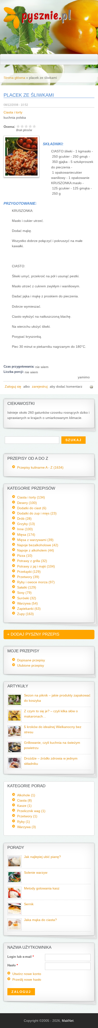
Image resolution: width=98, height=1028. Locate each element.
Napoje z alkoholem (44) (35, 550)
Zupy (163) (25, 614)
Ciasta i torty (13, 112)
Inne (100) (25, 529)
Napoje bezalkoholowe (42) (37, 545)
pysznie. (46, 15)
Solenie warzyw (35, 872)
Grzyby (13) (26, 524)
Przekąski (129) (29, 571)
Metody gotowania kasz (41, 888)
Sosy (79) (24, 592)
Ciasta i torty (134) (31, 497)
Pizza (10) (24, 555)
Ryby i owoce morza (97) (36, 582)
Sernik (29, 904)
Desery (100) (27, 503)
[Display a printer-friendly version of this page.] (91, 386)
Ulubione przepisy (30, 665)
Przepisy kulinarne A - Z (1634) (40, 467)
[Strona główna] (12, 27)
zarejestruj (40, 386)
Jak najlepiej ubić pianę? (42, 857)
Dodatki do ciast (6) (31, 508)
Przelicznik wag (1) (31, 811)
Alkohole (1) (26, 795)
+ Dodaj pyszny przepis (33, 634)
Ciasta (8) (24, 800)
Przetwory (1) (27, 816)
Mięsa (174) (26, 534)
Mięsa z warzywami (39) (35, 540)
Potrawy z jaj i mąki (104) (36, 566)
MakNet (68, 1021)
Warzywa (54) (27, 603)
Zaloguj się (13, 386)
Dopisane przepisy (31, 660)
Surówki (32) (26, 598)
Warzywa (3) (26, 827)
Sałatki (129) (26, 587)
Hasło (12, 965)
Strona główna (14, 78)
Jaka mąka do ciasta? (40, 920)
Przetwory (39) (28, 577)
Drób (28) (24, 518)
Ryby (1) (23, 822)
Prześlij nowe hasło (26, 979)
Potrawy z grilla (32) (32, 561)
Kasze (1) (24, 806)
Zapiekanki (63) (29, 608)
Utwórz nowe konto (26, 974)
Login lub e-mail (20, 956)
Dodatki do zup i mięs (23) (37, 513)
